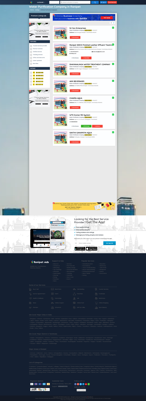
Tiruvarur (32, 343)
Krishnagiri (110, 337)
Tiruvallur (98, 341)
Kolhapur (104, 324)
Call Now (98, 126)
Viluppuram (45, 343)
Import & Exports (64, 366)
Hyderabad (64, 318)
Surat (97, 320)
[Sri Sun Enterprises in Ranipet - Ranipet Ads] (60, 33)
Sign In (104, 2)
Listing (37, 10)
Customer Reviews (72, 269)
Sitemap (55, 275)
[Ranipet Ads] (39, 31)
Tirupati (32, 322)
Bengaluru (33, 318)
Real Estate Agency (110, 366)
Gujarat (104, 318)
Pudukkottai (89, 339)
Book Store (58, 289)
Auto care (113, 372)
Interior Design (62, 368)
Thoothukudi (62, 341)
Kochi (46, 320)
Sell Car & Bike (81, 307)
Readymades (33, 372)
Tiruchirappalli (71, 341)
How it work (70, 277)
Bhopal (41, 324)
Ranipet (108, 339)
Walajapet (50, 357)
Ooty (36, 328)
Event (56, 294)
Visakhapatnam (107, 326)
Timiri (31, 357)
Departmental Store (85, 368)
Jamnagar (90, 324)
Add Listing (56, 267)
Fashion (102, 370)
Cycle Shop (113, 368)
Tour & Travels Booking (89, 267)
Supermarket (75, 368)
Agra (100, 322)
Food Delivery (86, 265)
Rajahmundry (67, 326)
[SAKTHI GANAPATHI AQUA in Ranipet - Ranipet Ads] (60, 137)
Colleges (56, 366)
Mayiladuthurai (47, 339)
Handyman (103, 269)
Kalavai (51, 353)
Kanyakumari (98, 337)
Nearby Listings (71, 267)
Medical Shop (65, 372)
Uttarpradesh (39, 322)
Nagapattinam (57, 339)
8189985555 (63, 386)
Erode (31, 328)
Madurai (32, 326)
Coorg (95, 318)
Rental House (63, 370)
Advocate (79, 370)
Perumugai (42, 355)
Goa (100, 318)
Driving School (42, 372)
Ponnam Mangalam (56, 355)
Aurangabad (33, 324)
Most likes (35, 63)
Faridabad (83, 322)
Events (69, 279)
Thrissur (79, 326)
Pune (70, 318)
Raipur (92, 320)
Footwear (86, 370)
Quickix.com (66, 397)
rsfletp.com (73, 53)
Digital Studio (105, 368)
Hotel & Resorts (99, 366)
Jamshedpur (97, 324)
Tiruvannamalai (107, 341)
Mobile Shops (33, 368)
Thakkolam (97, 355)
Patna (60, 326)
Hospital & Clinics (89, 366)
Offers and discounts (39, 57)
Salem (32, 341)
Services (69, 264)
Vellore (41, 328)
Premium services (38, 48)
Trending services (38, 54)
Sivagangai (38, 341)
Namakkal (65, 339)
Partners (35, 307)
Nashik (50, 326)
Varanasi (99, 326)
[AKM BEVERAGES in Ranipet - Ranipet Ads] (60, 86)
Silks (115, 370)
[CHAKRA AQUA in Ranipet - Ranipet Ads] (60, 103)
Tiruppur (92, 341)
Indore (77, 324)
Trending (69, 273)
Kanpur (37, 320)
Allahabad (106, 322)
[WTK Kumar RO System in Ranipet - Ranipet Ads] (60, 120)
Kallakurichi (82, 337)
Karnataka (90, 318)
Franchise (56, 279)
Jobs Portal (103, 267)
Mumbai (57, 318)
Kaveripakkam (73, 353)
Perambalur (81, 339)
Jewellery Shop (96, 368)
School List (58, 307)
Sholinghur (85, 355)
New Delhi (71, 320)
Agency (93, 370)
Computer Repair (42, 366)
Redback (90, 397)
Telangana (110, 320)
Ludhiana (111, 324)
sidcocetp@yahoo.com (99, 51)
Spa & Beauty (103, 307)
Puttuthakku (67, 355)
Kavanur (65, 353)
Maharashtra (63, 320)
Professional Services (89, 271)
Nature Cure (94, 372)
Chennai (39, 318)
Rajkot (74, 326)
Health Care (53, 368)
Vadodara (93, 326)
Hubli (72, 324)
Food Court (46, 368)
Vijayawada (48, 322)
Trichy (70, 322)
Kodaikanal (33, 339)
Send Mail (86, 58)
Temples (79, 372)
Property (39, 368)
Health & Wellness (38, 298)
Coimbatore (46, 318)
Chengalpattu (40, 337)
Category (40, 2)
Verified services (37, 51)
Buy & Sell (35, 289)
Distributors (109, 370)
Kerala (42, 320)
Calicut (55, 324)
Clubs (68, 368)
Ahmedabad (81, 318)
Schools (50, 366)
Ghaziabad (90, 322)
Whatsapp (86, 126)
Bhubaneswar (48, 324)
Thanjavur (51, 341)
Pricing (55, 277)
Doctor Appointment (39, 294)
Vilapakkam (43, 357)
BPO (97, 370)
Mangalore (39, 326)
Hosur (115, 326)
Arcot (45, 353)
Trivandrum (86, 326)
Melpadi (81, 353)
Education (102, 264)
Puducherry (86, 320)
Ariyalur (32, 337)
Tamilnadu (103, 320)
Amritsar (112, 322)
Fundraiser (102, 294)
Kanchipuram (89, 337)
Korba (50, 320)
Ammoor (32, 353)
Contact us (56, 265)
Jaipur (32, 320)
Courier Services (103, 289)
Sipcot (91, 355)
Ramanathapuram (99, 339)
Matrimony (103, 265)
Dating (84, 275)
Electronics (55, 370)
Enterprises (50, 372)
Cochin (68, 324)
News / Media (86, 273)
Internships (58, 298)
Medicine (73, 372)
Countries (69, 275)
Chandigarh (61, 324)
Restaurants (71, 370)
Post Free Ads (112, 2)
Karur (104, 337)
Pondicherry (78, 320)
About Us (55, 264)
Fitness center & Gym (77, 366)
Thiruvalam (104, 355)
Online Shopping (103, 303)
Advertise (56, 271)
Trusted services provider (40, 45)
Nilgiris (71, 339)
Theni (56, 341)
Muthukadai (96, 353)
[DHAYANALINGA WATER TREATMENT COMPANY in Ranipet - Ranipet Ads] (60, 69)
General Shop (46, 370)
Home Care (87, 372)
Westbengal (56, 322)
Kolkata (75, 318)
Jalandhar (83, 324)
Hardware (58, 372)
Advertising (32, 370)
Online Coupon (59, 303)
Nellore (55, 326)
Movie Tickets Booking (89, 269)
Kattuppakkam (58, 353)
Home (32, 10)
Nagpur (45, 326)
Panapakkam (34, 355)
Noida (96, 322)
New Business (71, 271)
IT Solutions (32, 366)
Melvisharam (87, 353)
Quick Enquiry (57, 273)
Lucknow (56, 320)
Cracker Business (104, 372)
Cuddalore (62, 337)
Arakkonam (39, 353)
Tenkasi (45, 341)
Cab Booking (80, 289)
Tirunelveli (79, 341)
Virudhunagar (53, 343)
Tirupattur (86, 341)
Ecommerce (103, 273)
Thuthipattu (112, 355)
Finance (39, 370)
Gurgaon (76, 322)
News (54, 281)
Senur (79, 355)
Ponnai (48, 355)
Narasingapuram (105, 353)
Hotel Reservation (88, 264)
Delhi (52, 318)
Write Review (75, 37)
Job (78, 298)
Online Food (80, 303)
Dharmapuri (69, 337)
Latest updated (37, 60)
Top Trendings (57, 269)
